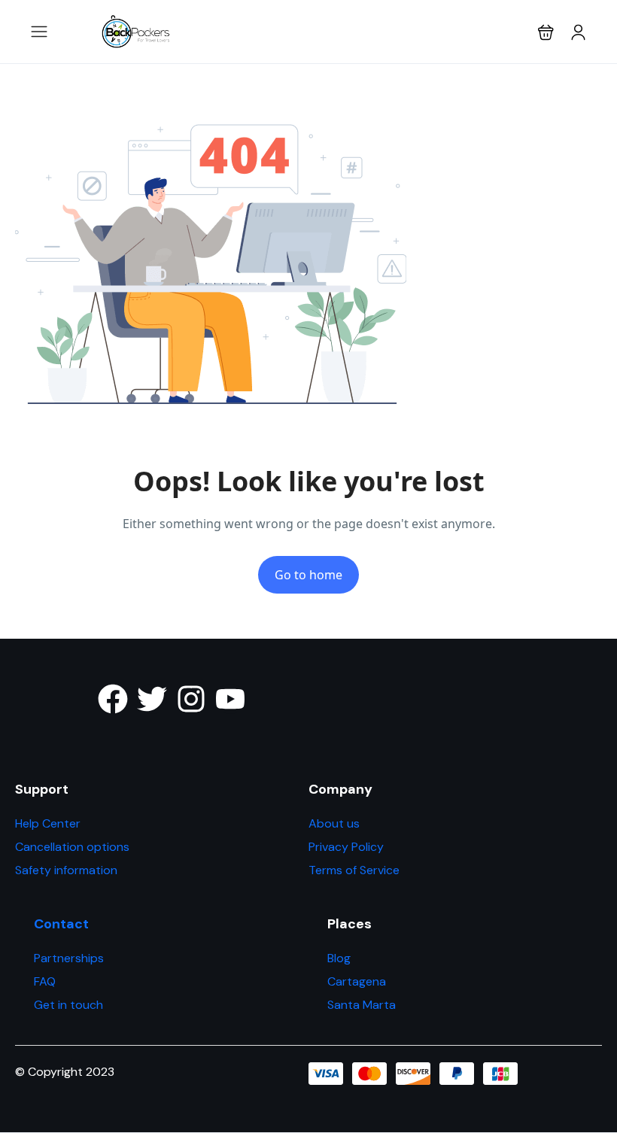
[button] (546, 32)
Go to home (308, 574)
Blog (339, 958)
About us (334, 823)
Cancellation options (72, 847)
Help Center (48, 823)
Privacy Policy (346, 847)
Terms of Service (354, 870)
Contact (61, 924)
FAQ (45, 981)
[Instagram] (191, 699)
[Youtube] (230, 699)
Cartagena (356, 981)
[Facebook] (113, 699)
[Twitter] (152, 699)
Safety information (66, 870)
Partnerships (69, 958)
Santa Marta (361, 1005)
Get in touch (68, 1005)
